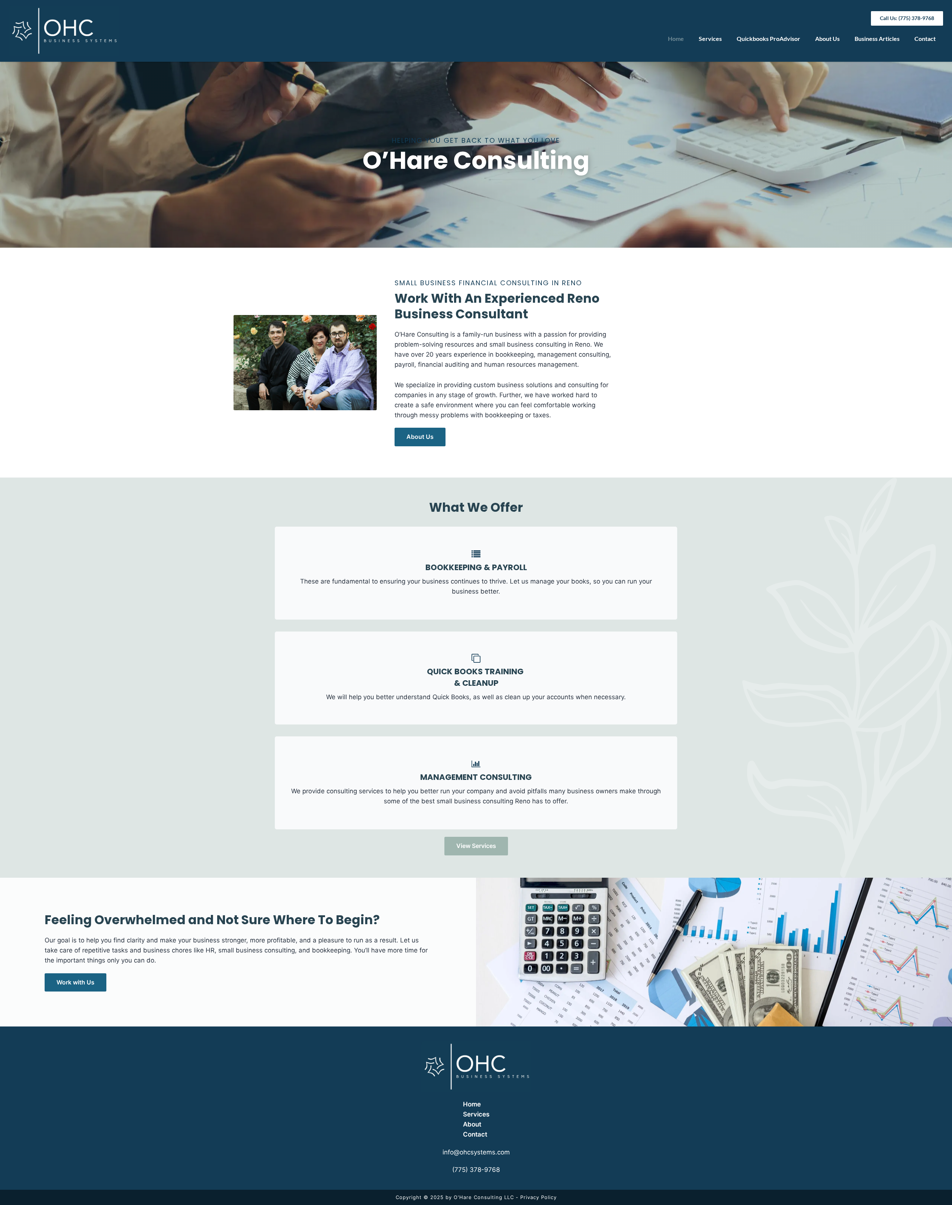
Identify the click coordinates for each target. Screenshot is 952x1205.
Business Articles (877, 38)
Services (710, 38)
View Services (476, 845)
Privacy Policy (538, 1197)
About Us (827, 38)
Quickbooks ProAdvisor (768, 38)
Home (676, 38)
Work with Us (75, 982)
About (472, 1124)
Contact (925, 38)
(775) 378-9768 (476, 1169)
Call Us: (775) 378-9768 (907, 18)
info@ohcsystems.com (476, 1152)
